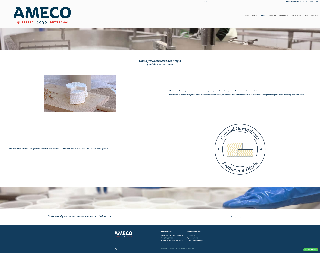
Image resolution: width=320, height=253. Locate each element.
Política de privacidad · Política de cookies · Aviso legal (177, 248)
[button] (240, 217)
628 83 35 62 (314, 1)
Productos (272, 15)
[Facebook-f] (207, 1)
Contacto (314, 15)
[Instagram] (205, 1)
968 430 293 (304, 1)
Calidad (262, 15)
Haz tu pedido (296, 15)
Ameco (254, 15)
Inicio (246, 15)
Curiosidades (283, 15)
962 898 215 (194, 238)
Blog (306, 15)
